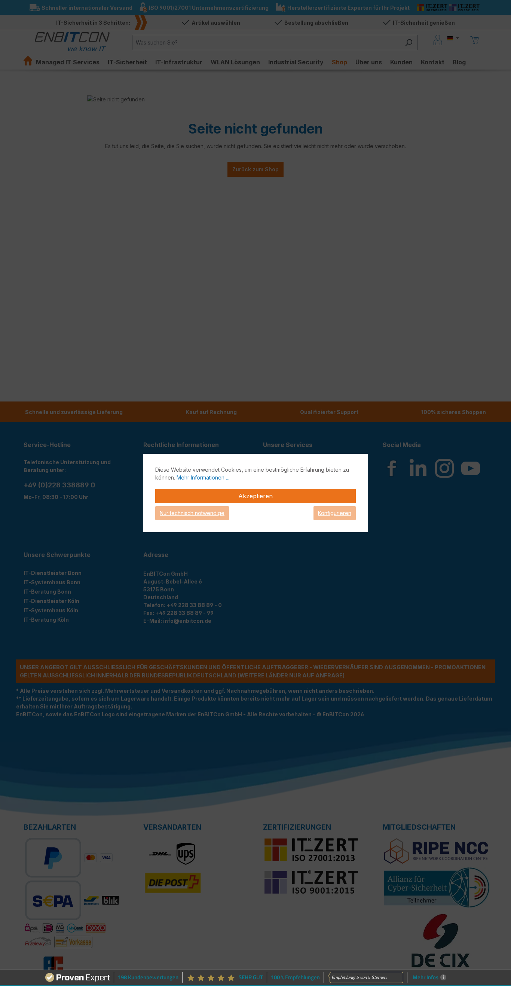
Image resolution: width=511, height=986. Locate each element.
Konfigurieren (334, 513)
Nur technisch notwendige (192, 513)
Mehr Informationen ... (203, 477)
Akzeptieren (255, 496)
